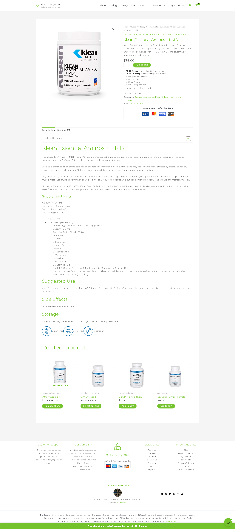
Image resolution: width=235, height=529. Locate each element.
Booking (152, 453)
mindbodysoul (51, 4)
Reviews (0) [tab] (63, 130)
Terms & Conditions (186, 469)
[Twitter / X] (174, 494)
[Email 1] (178, 494)
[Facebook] (161, 494)
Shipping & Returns (186, 463)
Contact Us (152, 460)
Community (152, 456)
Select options (52, 406)
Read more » (171, 521)
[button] (133, 5)
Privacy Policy (186, 460)
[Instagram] (166, 494)
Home (126, 27)
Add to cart (142, 65)
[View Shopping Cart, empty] (196, 5)
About (103, 5)
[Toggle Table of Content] (187, 138)
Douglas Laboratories (134, 34)
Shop (142, 5)
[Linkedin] (170, 494)
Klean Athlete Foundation (157, 27)
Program (127, 5)
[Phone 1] (182, 494)
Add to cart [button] (128, 406)
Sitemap (186, 466)
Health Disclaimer (186, 453)
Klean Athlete (137, 27)
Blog (114, 5)
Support (158, 5)
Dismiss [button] (143, 526)
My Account (177, 5)
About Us (152, 450)
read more (121, 503)
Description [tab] (48, 130)
